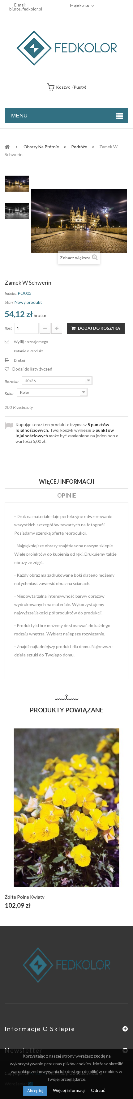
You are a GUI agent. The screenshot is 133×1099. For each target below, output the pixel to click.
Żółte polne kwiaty (25, 897)
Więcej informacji (69, 1090)
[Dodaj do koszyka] (52, 814)
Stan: (9, 302)
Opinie (66, 495)
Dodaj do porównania (81, 814)
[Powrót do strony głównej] (7, 146)
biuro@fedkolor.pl (25, 8)
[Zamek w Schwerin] (17, 184)
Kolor (10, 393)
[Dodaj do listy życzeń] (67, 814)
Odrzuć (98, 1090)
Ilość (8, 328)
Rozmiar (12, 381)
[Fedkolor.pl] (66, 48)
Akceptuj (35, 1090)
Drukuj (19, 360)
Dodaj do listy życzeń (32, 368)
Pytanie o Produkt (28, 351)
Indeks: (11, 293)
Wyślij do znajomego (31, 341)
